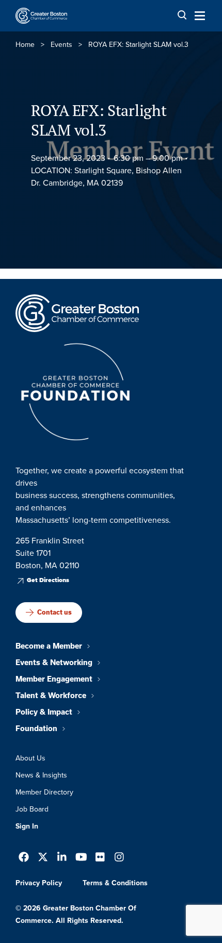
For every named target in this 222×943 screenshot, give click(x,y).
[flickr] (100, 858)
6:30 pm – (132, 158)
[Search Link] (182, 15)
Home (25, 44)
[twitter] (43, 858)
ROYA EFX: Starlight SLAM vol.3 (98, 120)
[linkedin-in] (62, 858)
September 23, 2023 (68, 158)
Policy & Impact (43, 712)
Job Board (32, 809)
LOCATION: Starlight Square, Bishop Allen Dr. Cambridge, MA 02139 (106, 176)
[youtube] (81, 858)
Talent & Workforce (50, 695)
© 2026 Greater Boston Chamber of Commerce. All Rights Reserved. (75, 914)
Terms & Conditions (115, 883)
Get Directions (48, 580)
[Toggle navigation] (197, 15)
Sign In (26, 826)
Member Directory (44, 792)
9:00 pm (167, 158)
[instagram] (119, 858)
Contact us (54, 612)
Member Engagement (53, 679)
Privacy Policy (38, 883)
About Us (30, 758)
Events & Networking (53, 662)
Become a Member (48, 646)
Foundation (36, 728)
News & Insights (41, 775)
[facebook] (24, 858)
